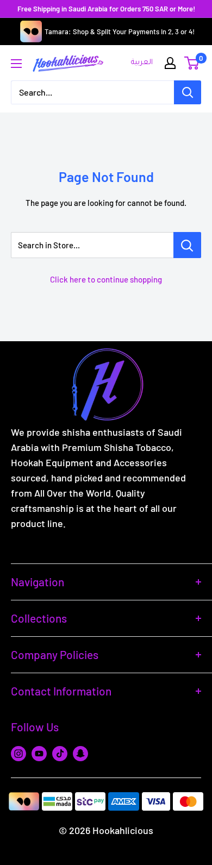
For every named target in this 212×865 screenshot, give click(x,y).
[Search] (187, 92)
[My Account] (170, 63)
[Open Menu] (16, 63)
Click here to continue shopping (106, 279)
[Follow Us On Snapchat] (80, 753)
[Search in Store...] (187, 245)
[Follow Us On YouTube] (39, 753)
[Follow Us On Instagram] (18, 753)
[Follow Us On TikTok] (59, 753)
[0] (192, 63)
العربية (142, 63)
